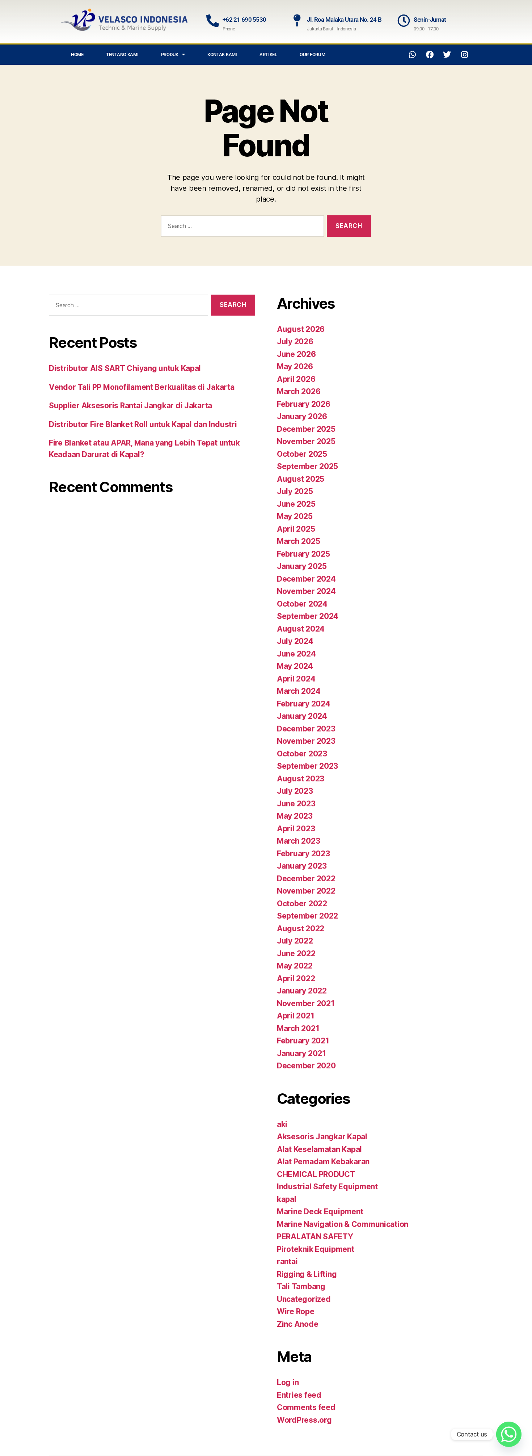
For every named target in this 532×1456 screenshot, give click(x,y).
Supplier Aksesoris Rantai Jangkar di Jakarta (130, 405)
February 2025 (303, 553)
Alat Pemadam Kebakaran (323, 1161)
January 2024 (302, 716)
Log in (288, 1382)
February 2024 (303, 703)
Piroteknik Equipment (315, 1249)
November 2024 (306, 591)
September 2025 (307, 466)
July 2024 (295, 641)
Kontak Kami (222, 54)
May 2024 (295, 666)
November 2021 (306, 1003)
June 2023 (296, 803)
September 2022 (307, 915)
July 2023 (295, 790)
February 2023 (303, 853)
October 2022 (302, 903)
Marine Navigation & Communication (342, 1224)
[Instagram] (464, 55)
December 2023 (306, 728)
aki (282, 1124)
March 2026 (298, 391)
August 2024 (301, 628)
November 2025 (306, 441)
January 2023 (302, 865)
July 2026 (295, 341)
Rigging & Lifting (307, 1274)
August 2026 (301, 329)
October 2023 (302, 753)
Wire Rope (295, 1311)
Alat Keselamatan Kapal (319, 1149)
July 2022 (295, 940)
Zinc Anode (297, 1324)
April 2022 (296, 978)
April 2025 (296, 528)
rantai (287, 1261)
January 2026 (302, 416)
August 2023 (300, 778)
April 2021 (295, 1015)
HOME (77, 54)
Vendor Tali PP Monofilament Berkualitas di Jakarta (142, 387)
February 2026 (303, 404)
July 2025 (295, 491)
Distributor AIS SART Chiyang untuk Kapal (125, 368)
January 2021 (301, 1053)
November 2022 (306, 890)
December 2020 (306, 1065)
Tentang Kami (122, 54)
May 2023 (295, 815)
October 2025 (302, 454)
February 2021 (303, 1040)
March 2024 (298, 691)
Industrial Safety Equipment (327, 1186)
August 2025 (300, 479)
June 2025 (296, 503)
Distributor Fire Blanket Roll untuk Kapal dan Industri (143, 424)
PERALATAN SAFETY (315, 1236)
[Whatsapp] (413, 55)
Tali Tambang (301, 1286)
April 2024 (296, 678)
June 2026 (296, 354)
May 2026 (295, 366)
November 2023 (306, 741)
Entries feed (299, 1395)
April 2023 (296, 828)
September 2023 (307, 766)
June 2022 (296, 953)
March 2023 (298, 840)
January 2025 (302, 566)
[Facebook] (430, 55)
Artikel (268, 54)
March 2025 (298, 541)
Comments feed (306, 1407)
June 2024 (296, 653)
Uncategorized (304, 1299)
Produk (169, 54)
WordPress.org (304, 1420)
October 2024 (302, 603)
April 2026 (296, 379)
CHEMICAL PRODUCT (316, 1174)
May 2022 (295, 965)
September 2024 (307, 616)
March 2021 (298, 1028)
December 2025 (306, 429)
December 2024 (306, 578)
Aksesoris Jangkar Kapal (322, 1136)
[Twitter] (447, 55)
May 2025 (295, 516)
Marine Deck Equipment (320, 1211)
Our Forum (312, 54)
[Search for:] (241, 227)
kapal (286, 1199)
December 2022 (306, 878)
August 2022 (300, 928)
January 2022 (302, 990)
